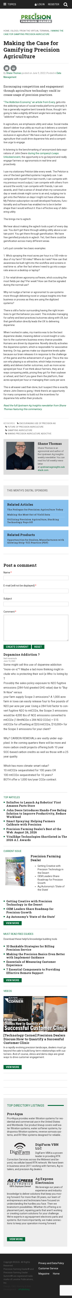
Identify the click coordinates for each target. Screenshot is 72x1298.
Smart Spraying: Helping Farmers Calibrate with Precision (30, 822)
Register (53, 4)
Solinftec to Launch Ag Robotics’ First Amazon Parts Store (33, 803)
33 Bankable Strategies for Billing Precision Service (30, 947)
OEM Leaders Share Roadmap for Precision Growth (29, 910)
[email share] (6, 68)
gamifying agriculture (20, 430)
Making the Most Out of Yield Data (28, 514)
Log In (41, 4)
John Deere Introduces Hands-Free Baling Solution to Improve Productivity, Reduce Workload (36, 813)
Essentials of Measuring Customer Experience (31, 963)
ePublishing (24, 1289)
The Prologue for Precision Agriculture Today (35, 509)
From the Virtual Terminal (34, 31)
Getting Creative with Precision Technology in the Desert (29, 902)
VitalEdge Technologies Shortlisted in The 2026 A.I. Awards (36, 838)
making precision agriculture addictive (29, 433)
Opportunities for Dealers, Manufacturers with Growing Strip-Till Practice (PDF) (35, 541)
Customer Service (48, 1268)
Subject (7, 598)
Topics (12, 4)
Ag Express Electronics (44, 1181)
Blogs (14, 31)
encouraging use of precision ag (37, 423)
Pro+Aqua (15, 1114)
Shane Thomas (13, 73)
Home (6, 31)
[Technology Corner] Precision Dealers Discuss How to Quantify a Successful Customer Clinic (34, 1039)
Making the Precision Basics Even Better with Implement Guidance (35, 955)
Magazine (43, 1273)
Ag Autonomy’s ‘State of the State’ (30, 916)
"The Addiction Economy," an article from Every (29, 102)
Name (7, 572)
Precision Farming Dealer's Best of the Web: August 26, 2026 (33, 830)
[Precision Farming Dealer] (15, 871)
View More (12, 923)
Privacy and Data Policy (51, 1263)
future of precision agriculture (26, 427)
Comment (9, 611)
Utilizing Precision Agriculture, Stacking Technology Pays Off (33, 521)
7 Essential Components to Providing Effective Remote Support (33, 971)
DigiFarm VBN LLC (47, 1146)
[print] (13, 68)
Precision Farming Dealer (46, 858)
